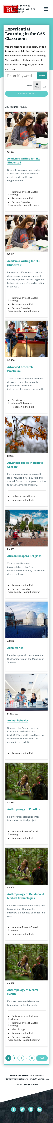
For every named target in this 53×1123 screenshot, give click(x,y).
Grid (37, 87)
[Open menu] (46, 8)
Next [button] (42, 1058)
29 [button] (32, 1058)
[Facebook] (13, 1109)
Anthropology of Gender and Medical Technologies (25, 896)
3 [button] (21, 1058)
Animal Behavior (17, 720)
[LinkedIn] (39, 1109)
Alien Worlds (15, 648)
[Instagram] (30, 1109)
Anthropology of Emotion (23, 809)
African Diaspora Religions (24, 556)
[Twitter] (22, 1109)
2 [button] (14, 1058)
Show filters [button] (26, 93)
